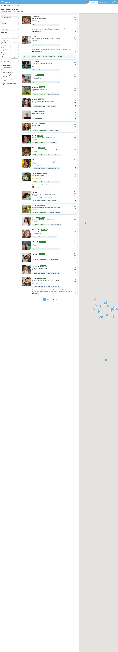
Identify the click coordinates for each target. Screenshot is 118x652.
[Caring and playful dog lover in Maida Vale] (49, 66)
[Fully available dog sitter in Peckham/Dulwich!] (49, 102)
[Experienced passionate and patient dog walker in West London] (49, 245)
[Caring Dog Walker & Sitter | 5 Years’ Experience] (49, 221)
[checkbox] (1, 67)
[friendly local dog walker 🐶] (49, 24)
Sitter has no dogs (7, 67)
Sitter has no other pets (8, 70)
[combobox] (10, 17)
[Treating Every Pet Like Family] (49, 269)
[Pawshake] (5, 2)
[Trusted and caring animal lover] (49, 90)
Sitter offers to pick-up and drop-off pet (9, 84)
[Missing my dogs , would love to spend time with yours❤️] (49, 209)
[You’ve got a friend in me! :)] (49, 233)
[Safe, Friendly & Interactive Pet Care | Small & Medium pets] (49, 78)
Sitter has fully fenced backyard (8, 75)
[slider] (1, 34)
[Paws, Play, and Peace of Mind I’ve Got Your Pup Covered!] (49, 44)
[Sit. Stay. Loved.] (49, 127)
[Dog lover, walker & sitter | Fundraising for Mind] (49, 139)
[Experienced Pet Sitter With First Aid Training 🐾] (49, 164)
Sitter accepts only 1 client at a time (10, 79)
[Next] (56, 299)
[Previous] (41, 299)
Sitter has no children (8, 72)
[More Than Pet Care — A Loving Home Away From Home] (49, 285)
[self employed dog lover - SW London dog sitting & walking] (49, 151)
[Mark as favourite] (75, 31)
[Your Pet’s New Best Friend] (49, 180)
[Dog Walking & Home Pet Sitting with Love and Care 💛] (49, 196)
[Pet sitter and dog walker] (49, 114)
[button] (85, 223)
